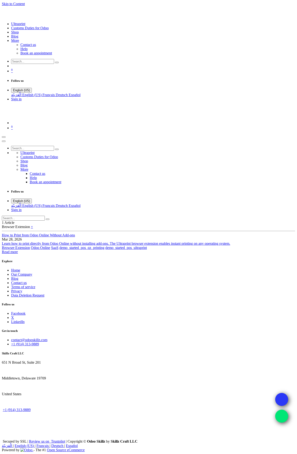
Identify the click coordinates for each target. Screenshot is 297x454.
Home (15, 270)
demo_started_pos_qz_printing (81, 248)
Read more (10, 252)
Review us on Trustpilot (47, 441)
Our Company (21, 274)
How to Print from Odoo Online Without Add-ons (38, 235)
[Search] (57, 62)
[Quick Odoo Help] (281, 416)
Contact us (19, 283)
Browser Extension (16, 248)
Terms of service (23, 287)
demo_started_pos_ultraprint (126, 248)
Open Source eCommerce (66, 450)
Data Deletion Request (27, 295)
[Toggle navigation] (4, 137)
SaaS (54, 248)
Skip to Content (13, 4)
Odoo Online (40, 248)
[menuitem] (18, 24)
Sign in (16, 99)
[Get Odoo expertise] (281, 399)
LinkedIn (18, 322)
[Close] (4, 141)
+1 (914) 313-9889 (25, 344)
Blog (14, 279)
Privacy (16, 291)
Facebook (18, 313)
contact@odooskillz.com (29, 340)
